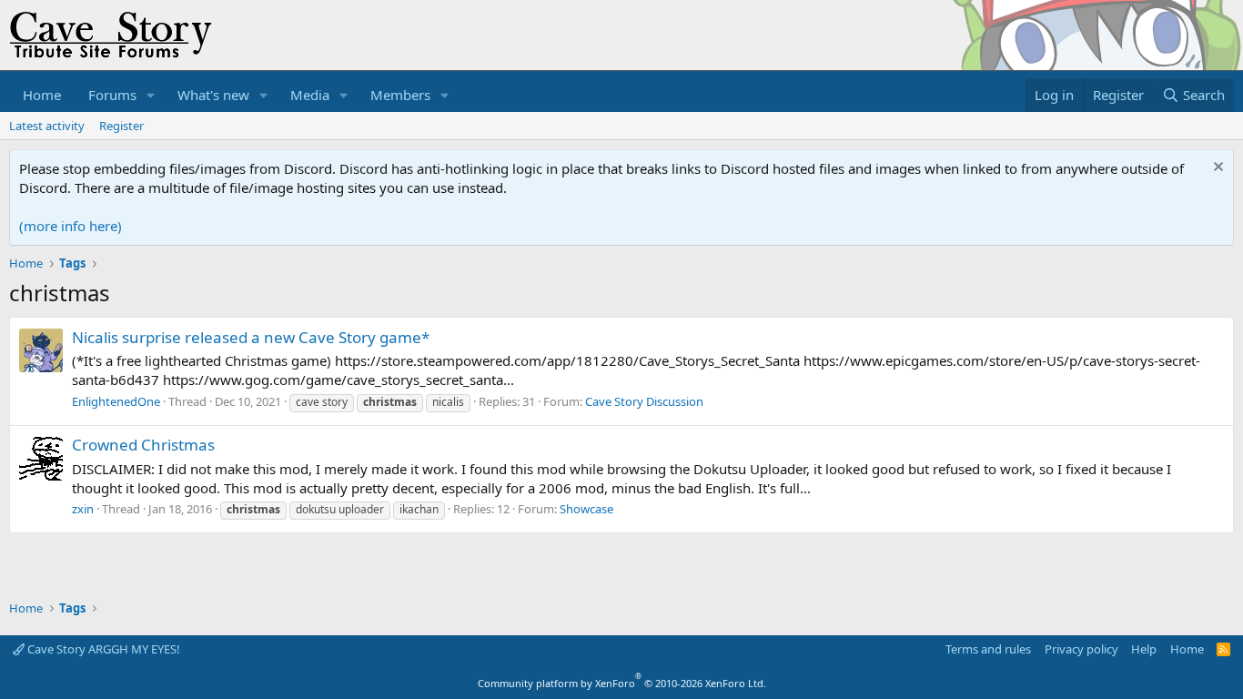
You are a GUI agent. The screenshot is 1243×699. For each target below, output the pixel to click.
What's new (213, 95)
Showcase (586, 509)
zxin (83, 509)
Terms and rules (988, 649)
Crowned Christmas (143, 444)
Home (42, 95)
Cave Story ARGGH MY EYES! (102, 649)
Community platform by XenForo (622, 683)
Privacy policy (1081, 649)
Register (121, 125)
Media (309, 95)
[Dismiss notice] (1216, 168)
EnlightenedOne (116, 401)
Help (1144, 649)
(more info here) (70, 226)
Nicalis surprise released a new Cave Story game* (250, 337)
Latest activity (47, 125)
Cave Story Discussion (644, 401)
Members (400, 95)
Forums (112, 95)
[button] (151, 95)
